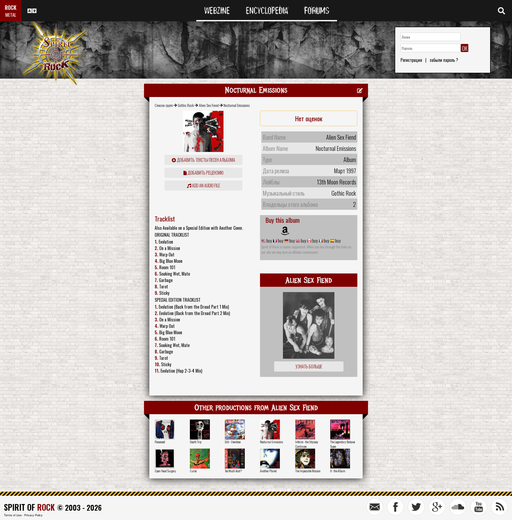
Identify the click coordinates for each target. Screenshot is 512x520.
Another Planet (268, 471)
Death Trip (195, 442)
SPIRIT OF (29, 507)
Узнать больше (308, 366)
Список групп (164, 105)
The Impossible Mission (308, 471)
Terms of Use (13, 515)
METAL (10, 14)
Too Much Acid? (233, 471)
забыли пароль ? (444, 60)
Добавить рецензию (205, 173)
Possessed (160, 442)
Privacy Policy (33, 515)
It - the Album (337, 471)
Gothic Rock (186, 105)
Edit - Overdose (233, 442)
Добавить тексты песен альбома (205, 160)
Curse (193, 471)
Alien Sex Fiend (209, 105)
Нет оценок (308, 118)
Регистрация (411, 60)
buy (269, 240)
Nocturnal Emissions (271, 442)
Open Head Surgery (165, 471)
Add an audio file (205, 185)
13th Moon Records (336, 182)
